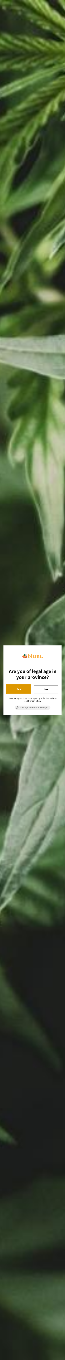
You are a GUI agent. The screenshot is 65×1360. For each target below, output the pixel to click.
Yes (19, 689)
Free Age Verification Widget (33, 707)
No (46, 689)
